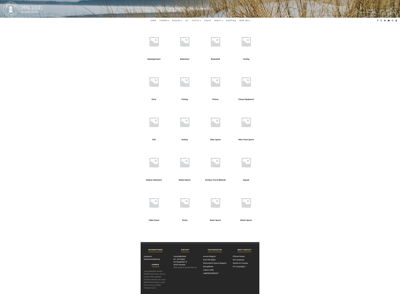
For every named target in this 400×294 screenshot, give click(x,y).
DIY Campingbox (239, 267)
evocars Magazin (209, 256)
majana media (208, 270)
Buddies (176, 21)
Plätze (195, 21)
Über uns (244, 21)
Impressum (148, 256)
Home (153, 21)
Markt (217, 21)
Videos (207, 21)
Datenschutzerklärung (152, 259)
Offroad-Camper (239, 256)
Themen (163, 21)
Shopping (231, 21)
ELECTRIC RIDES (209, 260)
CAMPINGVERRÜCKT (211, 273)
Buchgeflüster (208, 267)
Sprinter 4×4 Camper (240, 263)
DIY (187, 21)
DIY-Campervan (238, 260)
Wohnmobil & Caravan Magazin (214, 263)
